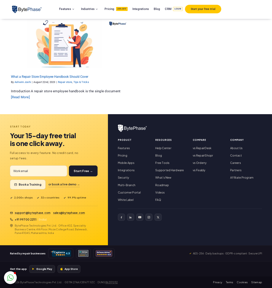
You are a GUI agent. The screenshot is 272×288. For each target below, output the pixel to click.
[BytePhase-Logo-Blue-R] (27, 7)
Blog (158, 155)
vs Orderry (200, 162)
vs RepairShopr (203, 155)
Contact (236, 155)
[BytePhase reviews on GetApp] (83, 253)
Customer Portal (129, 192)
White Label (126, 199)
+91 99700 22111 (25, 219)
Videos (160, 192)
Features (124, 148)
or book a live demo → (64, 184)
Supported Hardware (169, 170)
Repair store (60, 47)
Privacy (217, 282)
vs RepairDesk (202, 148)
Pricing (122, 155)
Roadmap (162, 185)
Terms (229, 282)
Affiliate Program (241, 177)
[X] (158, 217)
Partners (236, 170)
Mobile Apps (126, 162)
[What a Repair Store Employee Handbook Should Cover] (68, 43)
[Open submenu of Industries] (102, 9)
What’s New (163, 177)
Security (123, 177)
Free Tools (162, 162)
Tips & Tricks (75, 47)
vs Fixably (199, 170)
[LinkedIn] (130, 217)
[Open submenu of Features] (78, 9)
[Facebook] (121, 217)
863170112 (111, 282)
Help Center (163, 148)
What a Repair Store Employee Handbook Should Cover (49, 77)
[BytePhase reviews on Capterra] (60, 253)
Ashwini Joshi (23, 82)
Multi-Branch (126, 185)
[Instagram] (149, 217)
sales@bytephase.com (69, 212)
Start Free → (83, 171)
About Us (236, 148)
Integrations (126, 170)
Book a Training (30, 184)
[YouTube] (139, 217)
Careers (235, 162)
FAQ (158, 199)
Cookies (242, 282)
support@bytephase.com (32, 212)
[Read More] (20, 97)
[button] (10, 277)
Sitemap (256, 282)
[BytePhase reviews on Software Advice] (103, 253)
